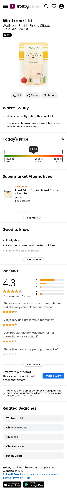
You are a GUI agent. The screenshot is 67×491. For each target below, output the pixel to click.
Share (34, 95)
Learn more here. (25, 395)
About (34, 474)
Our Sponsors (49, 474)
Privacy (18, 478)
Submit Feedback (15, 474)
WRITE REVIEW (53, 375)
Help (28, 478)
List (19, 95)
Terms (7, 478)
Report (52, 95)
